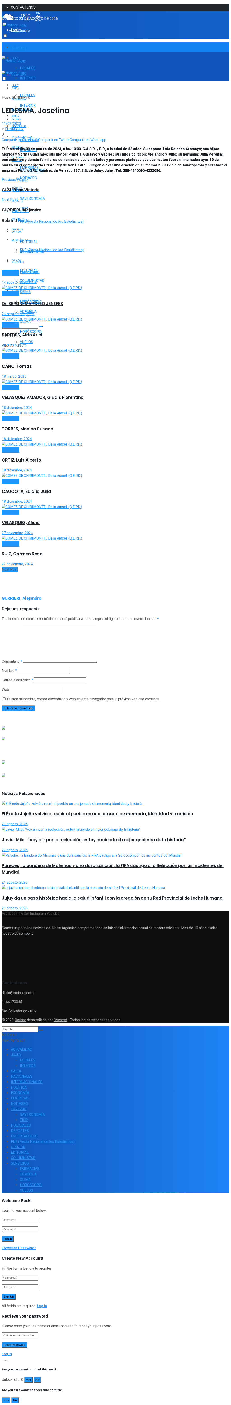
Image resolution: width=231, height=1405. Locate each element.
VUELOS (26, 342)
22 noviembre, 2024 (17, 564)
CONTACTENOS (23, 7)
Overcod (60, 1020)
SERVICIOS (20, 1163)
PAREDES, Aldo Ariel (22, 335)
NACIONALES (21, 1076)
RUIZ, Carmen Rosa (22, 554)
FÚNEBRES (21, 97)
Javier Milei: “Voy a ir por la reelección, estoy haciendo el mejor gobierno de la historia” (94, 840)
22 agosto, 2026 (15, 850)
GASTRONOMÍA (32, 198)
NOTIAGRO (28, 178)
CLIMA (25, 292)
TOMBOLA (28, 1174)
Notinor (20, 1020)
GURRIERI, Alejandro (21, 598)
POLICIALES (21, 1125)
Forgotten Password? (19, 1248)
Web (5, 689)
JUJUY (15, 85)
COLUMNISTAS (32, 280)
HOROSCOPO (31, 1185)
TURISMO (18, 1109)
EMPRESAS (20, 1098)
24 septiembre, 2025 (18, 314)
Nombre (9, 670)
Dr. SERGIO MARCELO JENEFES (32, 304)
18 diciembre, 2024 (17, 407)
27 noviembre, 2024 (17, 533)
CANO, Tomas (17, 366)
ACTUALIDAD (19, 48)
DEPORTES (20, 1131)
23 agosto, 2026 (15, 824)
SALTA (15, 88)
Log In (42, 1306)
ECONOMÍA (20, 1093)
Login (15, 30)
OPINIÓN (18, 1147)
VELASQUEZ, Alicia (21, 523)
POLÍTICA (19, 1087)
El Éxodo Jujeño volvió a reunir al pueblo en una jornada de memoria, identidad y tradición (97, 814)
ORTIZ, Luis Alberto (21, 460)
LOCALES (27, 68)
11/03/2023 (11, 123)
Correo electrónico (17, 680)
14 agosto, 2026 (15, 282)
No (37, 1380)
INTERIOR (28, 78)
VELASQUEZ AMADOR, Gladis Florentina (43, 397)
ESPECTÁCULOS (24, 1136)
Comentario (12, 661)
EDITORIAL (29, 270)
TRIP (24, 1120)
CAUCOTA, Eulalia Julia (26, 491)
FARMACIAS (29, 1169)
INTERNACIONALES (22, 137)
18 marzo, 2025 (14, 345)
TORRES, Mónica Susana (27, 429)
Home (6, 97)
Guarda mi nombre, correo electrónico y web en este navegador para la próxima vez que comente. (83, 699)
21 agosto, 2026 (15, 882)
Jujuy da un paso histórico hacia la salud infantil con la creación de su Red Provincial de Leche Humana (112, 898)
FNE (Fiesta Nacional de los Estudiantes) (52, 221)
